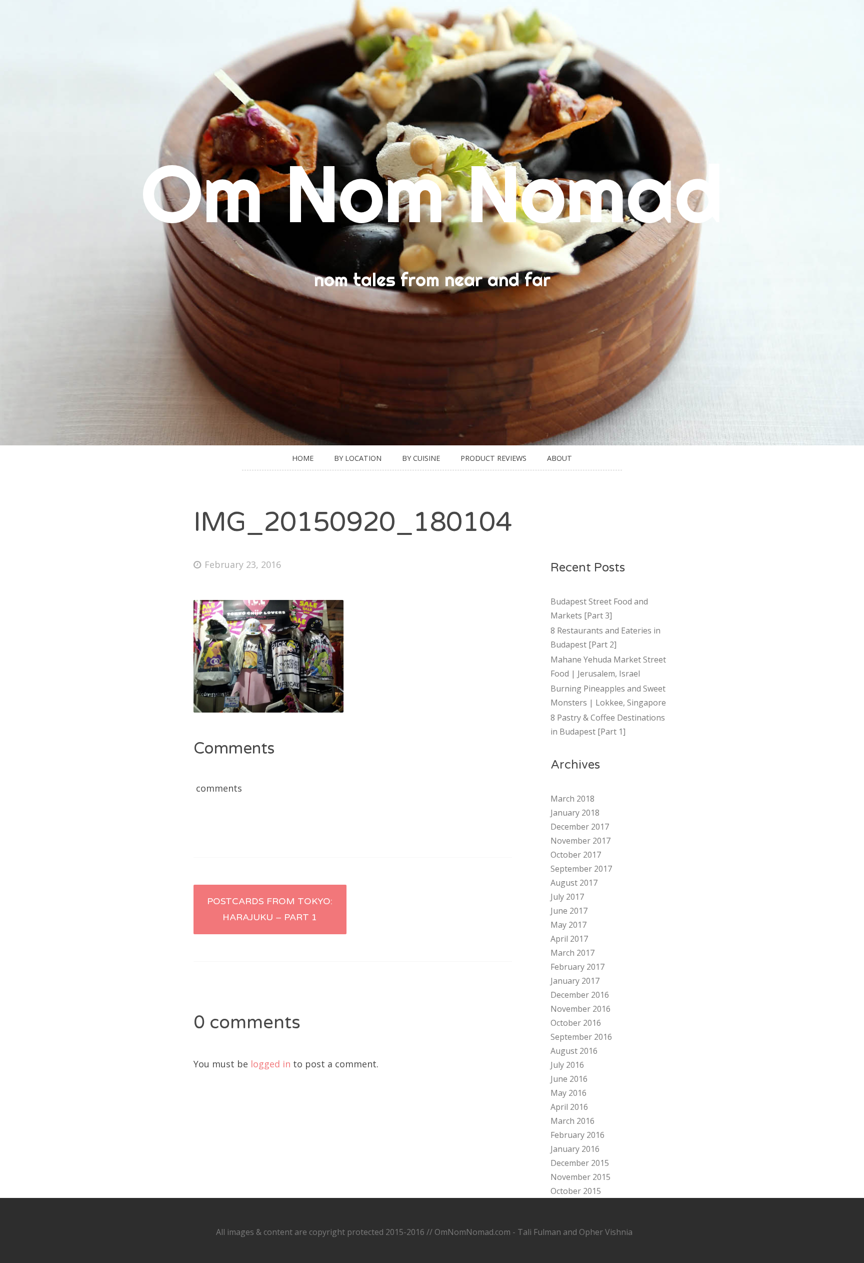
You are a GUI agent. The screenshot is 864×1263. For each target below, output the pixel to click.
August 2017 (574, 882)
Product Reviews (493, 458)
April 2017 (569, 938)
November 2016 (580, 1008)
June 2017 (569, 910)
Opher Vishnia (605, 1231)
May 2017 (568, 924)
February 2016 (577, 1134)
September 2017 (581, 868)
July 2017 (567, 896)
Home (303, 458)
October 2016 (575, 1022)
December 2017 (579, 826)
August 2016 (574, 1050)
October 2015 (575, 1190)
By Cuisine (421, 458)
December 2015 (579, 1162)
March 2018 (572, 798)
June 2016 (569, 1078)
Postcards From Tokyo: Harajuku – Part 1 (269, 909)
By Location (358, 458)
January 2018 (575, 812)
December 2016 (579, 994)
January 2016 (575, 1148)
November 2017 (580, 840)
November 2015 (580, 1176)
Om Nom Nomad (432, 193)
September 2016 (581, 1036)
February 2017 (577, 966)
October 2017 (575, 854)
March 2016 (572, 1120)
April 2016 (569, 1106)
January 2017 (575, 980)
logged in (270, 1064)
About (559, 458)
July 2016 (567, 1064)
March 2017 (572, 952)
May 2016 (568, 1092)
